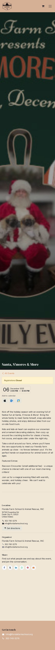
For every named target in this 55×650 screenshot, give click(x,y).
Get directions (13, 528)
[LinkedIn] (16, 567)
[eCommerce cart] (43, 6)
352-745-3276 (12, 638)
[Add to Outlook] (11, 400)
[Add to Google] (18, 400)
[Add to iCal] (5, 400)
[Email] (33, 567)
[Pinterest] (27, 567)
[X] (10, 567)
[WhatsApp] (21, 567)
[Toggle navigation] (50, 6)
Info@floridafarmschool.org (19, 634)
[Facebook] (4, 567)
